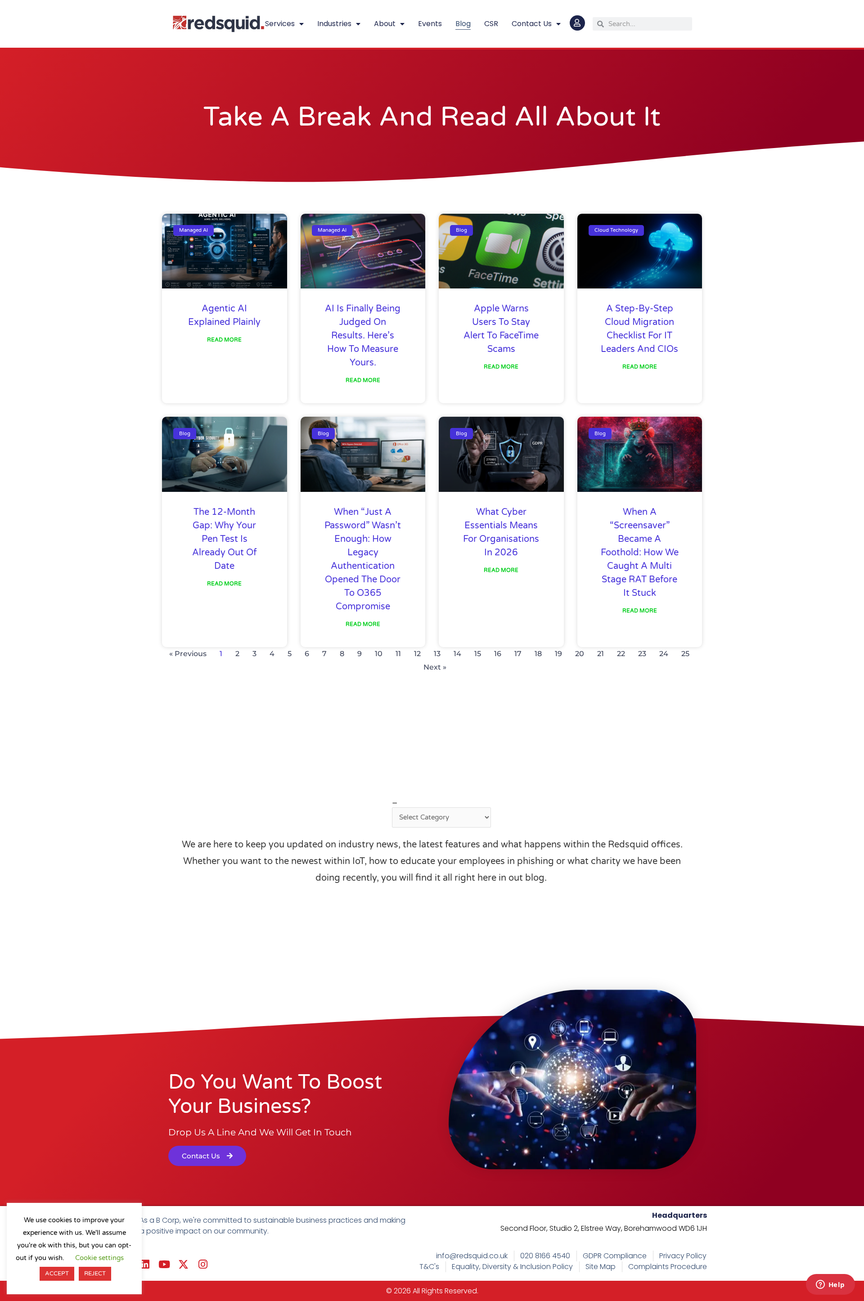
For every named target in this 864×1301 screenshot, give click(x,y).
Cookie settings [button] (99, 1258)
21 (600, 653)
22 (621, 653)
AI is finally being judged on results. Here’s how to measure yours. (362, 335)
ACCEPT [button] (57, 1273)
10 (378, 653)
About (385, 23)
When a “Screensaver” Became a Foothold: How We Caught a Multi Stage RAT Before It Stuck (640, 553)
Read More (224, 340)
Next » (434, 667)
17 (518, 653)
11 (398, 653)
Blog (463, 23)
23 (642, 653)
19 (558, 653)
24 (663, 653)
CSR (491, 23)
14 (457, 653)
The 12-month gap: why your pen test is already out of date (224, 539)
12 (417, 653)
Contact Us (532, 23)
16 (497, 653)
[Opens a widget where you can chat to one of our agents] (830, 1285)
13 (437, 653)
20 (579, 653)
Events (430, 23)
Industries (334, 23)
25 (685, 653)
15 (477, 653)
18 (538, 653)
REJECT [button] (95, 1273)
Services (280, 23)
